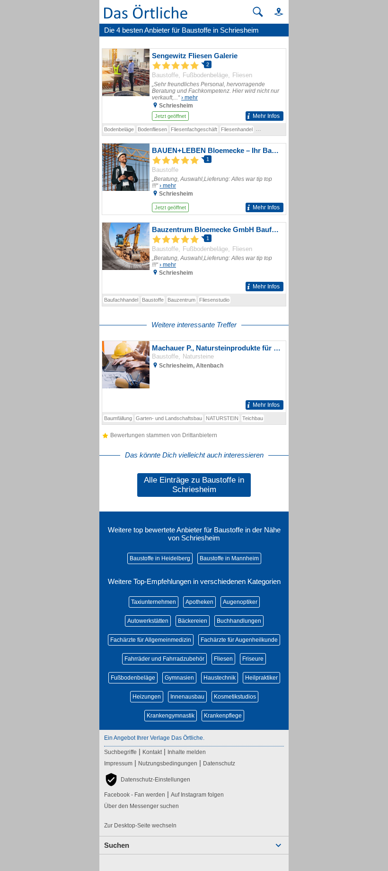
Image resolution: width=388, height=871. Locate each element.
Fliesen (223, 658)
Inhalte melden (187, 752)
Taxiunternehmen (153, 602)
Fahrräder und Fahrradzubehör (164, 658)
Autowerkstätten (147, 621)
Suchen (116, 845)
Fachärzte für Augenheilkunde (239, 640)
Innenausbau (187, 696)
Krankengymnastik (170, 715)
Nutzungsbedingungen (167, 763)
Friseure (253, 658)
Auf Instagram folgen (197, 794)
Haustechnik (219, 677)
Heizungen (146, 696)
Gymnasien (179, 677)
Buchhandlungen (239, 621)
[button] (274, 11)
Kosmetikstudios (235, 696)
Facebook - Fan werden (134, 794)
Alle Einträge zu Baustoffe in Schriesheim (194, 485)
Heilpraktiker (261, 677)
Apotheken (199, 602)
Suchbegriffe (120, 752)
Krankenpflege (223, 715)
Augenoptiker (240, 602)
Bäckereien (192, 621)
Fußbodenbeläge (133, 677)
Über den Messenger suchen (141, 806)
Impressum (118, 763)
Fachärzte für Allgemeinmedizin (150, 640)
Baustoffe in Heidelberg (160, 558)
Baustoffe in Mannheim (229, 558)
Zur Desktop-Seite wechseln (140, 825)
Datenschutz (219, 763)
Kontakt (152, 752)
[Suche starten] (258, 12)
